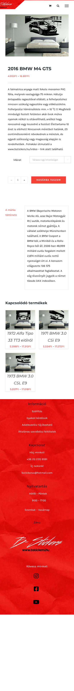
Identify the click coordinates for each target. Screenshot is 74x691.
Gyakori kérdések (37, 418)
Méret (17, 160)
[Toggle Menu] (66, 6)
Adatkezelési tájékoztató (37, 424)
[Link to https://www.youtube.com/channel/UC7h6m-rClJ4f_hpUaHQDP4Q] (36, 602)
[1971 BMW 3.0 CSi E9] (53, 312)
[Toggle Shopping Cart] (50, 5)
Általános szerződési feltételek (37, 431)
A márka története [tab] (11, 212)
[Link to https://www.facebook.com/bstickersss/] (36, 588)
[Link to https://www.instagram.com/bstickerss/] (36, 575)
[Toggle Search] (58, 5)
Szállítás (37, 411)
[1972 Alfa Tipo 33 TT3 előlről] (20, 312)
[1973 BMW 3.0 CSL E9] (20, 355)
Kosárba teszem (48, 179)
